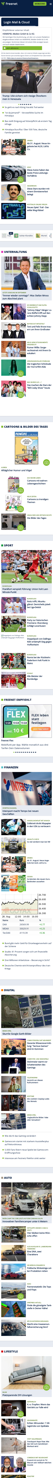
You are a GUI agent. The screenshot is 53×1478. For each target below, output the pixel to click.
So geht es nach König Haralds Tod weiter (24, 107)
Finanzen (11, 767)
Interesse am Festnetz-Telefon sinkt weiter (25, 1158)
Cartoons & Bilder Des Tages (26, 426)
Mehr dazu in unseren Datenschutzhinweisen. (22, 58)
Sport (8, 545)
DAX (5, 924)
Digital (9, 990)
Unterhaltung (15, 252)
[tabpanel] (26, 728)
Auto (8, 1177)
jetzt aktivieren (12, 48)
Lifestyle (11, 1351)
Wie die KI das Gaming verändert (20, 1135)
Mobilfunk (40, 4)
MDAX (6, 928)
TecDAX (6, 932)
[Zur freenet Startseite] (9, 3)
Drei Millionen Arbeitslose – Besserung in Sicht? (27, 960)
